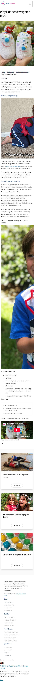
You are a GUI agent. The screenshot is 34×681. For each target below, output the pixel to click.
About (6, 653)
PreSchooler (8, 629)
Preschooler (10, 72)
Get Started (8, 647)
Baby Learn (8, 608)
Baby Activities (9, 602)
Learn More (17, 485)
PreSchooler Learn (10, 638)
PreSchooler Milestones (12, 635)
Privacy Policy (18, 593)
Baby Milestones (9, 605)
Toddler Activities (10, 617)
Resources (8, 655)
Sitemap (24, 593)
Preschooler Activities (22, 72)
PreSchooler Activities (11, 632)
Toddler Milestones (10, 620)
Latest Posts (8, 650)
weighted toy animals (13, 166)
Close (1, 680)
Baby (6, 599)
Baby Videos (8, 611)
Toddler (7, 614)
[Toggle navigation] (30, 4)
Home (3, 72)
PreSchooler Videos (11, 640)
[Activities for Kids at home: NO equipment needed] (2, 664)
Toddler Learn (9, 623)
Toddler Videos (9, 626)
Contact (5, 595)
